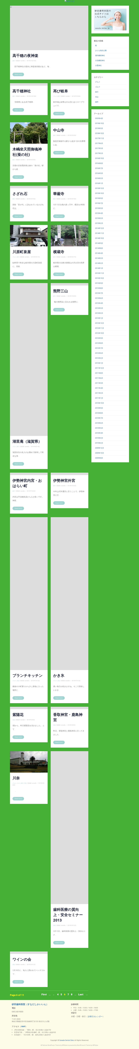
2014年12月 (99, 228)
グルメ (55, 96)
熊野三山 (60, 291)
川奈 (16, 778)
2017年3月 (99, 148)
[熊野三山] (69, 284)
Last (80, 994)
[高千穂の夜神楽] (49, 28)
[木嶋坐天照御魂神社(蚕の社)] (29, 133)
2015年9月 (99, 198)
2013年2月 (99, 313)
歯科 (96, 102)
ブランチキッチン (28, 675)
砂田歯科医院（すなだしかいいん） (30, 1004)
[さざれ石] (29, 187)
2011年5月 (99, 383)
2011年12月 (99, 368)
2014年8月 (99, 248)
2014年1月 (99, 268)
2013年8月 (99, 288)
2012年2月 (99, 358)
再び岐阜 (60, 91)
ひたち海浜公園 (101, 50)
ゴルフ (18, 783)
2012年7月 (99, 348)
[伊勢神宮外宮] (69, 474)
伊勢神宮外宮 (64, 480)
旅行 (14, 60)
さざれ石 (20, 194)
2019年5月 (99, 128)
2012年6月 (99, 353)
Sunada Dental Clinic (66, 1040)
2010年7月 (99, 418)
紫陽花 (18, 715)
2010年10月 (99, 403)
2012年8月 (99, 343)
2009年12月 (99, 448)
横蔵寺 (58, 252)
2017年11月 (99, 138)
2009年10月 (99, 453)
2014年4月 (99, 253)
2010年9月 (99, 408)
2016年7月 (99, 168)
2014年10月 (99, 238)
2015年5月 (99, 208)
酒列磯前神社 (100, 55)
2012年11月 (99, 328)
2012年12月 (99, 323)
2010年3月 (99, 438)
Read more (18, 74)
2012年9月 (99, 338)
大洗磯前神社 (100, 60)
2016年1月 (99, 183)
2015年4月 (99, 213)
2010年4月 (99, 433)
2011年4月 (99, 388)
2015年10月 (99, 193)
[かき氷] (69, 593)
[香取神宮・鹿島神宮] (69, 708)
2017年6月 (99, 143)
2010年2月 (99, 443)
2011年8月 (99, 373)
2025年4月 (99, 118)
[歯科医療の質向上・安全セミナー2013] (69, 827)
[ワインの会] (29, 952)
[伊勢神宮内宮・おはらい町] (29, 474)
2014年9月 (99, 243)
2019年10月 (99, 123)
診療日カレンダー (95, 1016)
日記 (18, 680)
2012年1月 (99, 363)
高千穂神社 (22, 91)
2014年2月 (99, 263)
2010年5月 (99, 428)
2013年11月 (99, 273)
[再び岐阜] (69, 84)
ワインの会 (22, 959)
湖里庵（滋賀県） (27, 441)
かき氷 (58, 675)
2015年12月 (99, 188)
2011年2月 (99, 393)
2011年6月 (99, 378)
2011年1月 (99, 398)
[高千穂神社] (29, 84)
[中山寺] (69, 123)
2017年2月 (99, 153)
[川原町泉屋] (29, 235)
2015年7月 (99, 203)
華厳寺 (58, 194)
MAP (23, 1026)
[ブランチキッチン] (29, 593)
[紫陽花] (29, 708)
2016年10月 (99, 158)
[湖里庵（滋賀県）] (29, 359)
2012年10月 (99, 333)
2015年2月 (99, 223)
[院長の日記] (69, 1)
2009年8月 (99, 458)
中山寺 (58, 130)
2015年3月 (99, 218)
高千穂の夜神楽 (25, 56)
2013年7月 (99, 293)
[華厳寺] (69, 187)
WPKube (95, 1045)
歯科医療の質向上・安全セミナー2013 (68, 914)
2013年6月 (99, 298)
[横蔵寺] (69, 235)
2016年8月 (99, 163)
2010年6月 (99, 423)
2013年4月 (99, 303)
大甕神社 (98, 65)
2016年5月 (99, 173)
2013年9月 (99, 283)
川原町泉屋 (22, 252)
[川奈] (29, 762)
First (44, 994)
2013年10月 (99, 278)
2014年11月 (99, 233)
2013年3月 (99, 308)
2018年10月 (99, 133)
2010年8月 (99, 413)
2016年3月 (99, 178)
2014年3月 (99, 258)
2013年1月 (99, 318)
